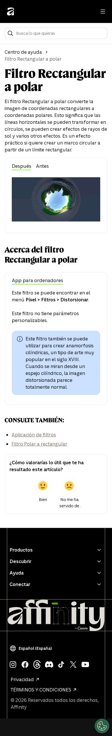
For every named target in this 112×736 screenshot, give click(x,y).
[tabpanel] (56, 199)
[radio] (43, 493)
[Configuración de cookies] (102, 726)
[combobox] (60, 33)
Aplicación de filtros (33, 434)
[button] (32, 648)
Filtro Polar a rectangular (39, 444)
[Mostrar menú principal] (103, 11)
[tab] (21, 166)
